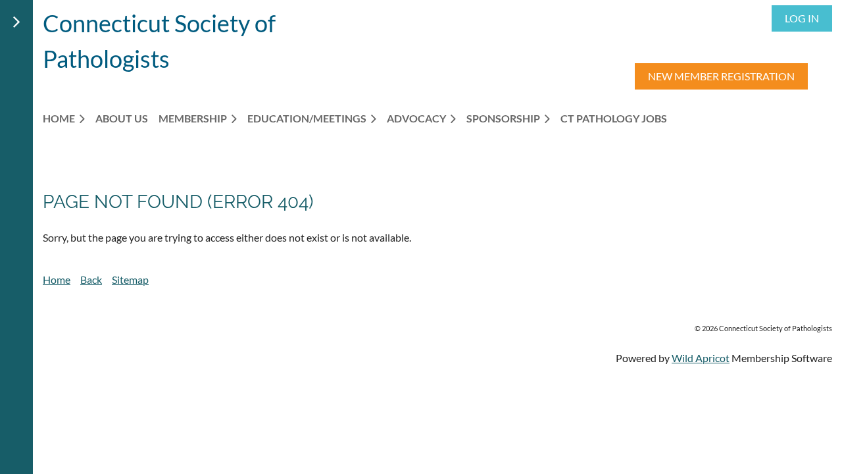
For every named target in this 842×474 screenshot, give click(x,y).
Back (91, 279)
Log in (802, 18)
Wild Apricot (701, 358)
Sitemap (130, 279)
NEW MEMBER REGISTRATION (721, 76)
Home (56, 279)
